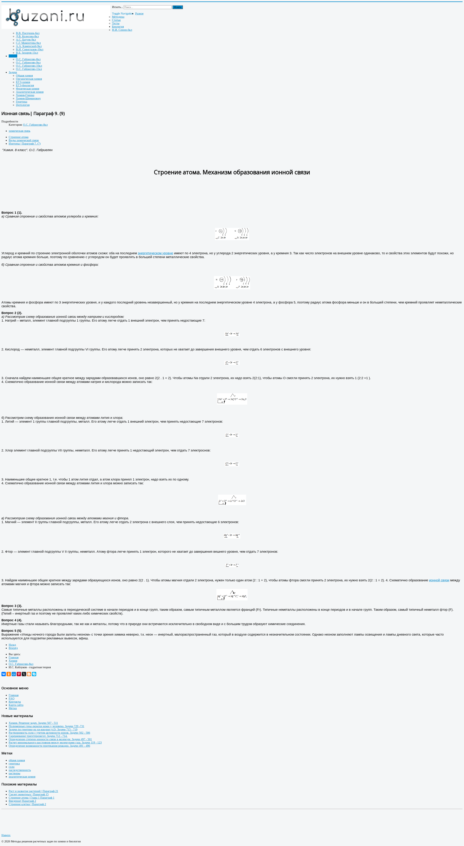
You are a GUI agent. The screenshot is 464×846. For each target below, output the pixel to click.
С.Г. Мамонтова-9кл (28, 42)
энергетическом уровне (155, 253)
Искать (177, 7)
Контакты (15, 701)
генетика (14, 763)
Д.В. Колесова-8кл (27, 36)
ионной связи (439, 580)
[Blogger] (29, 674)
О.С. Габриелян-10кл (29, 65)
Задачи (13, 72)
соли (11, 766)
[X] (24, 674)
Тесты (115, 23)
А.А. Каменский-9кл (29, 46)
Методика (118, 16)
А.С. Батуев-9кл (26, 39)
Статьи (116, 20)
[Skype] (34, 674)
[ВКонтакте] (3, 674)
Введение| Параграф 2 (22, 800)
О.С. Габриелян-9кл (28, 62)
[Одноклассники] (9, 674)
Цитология (23, 104)
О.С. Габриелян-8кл (28, 59)
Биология (118, 26)
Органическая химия (29, 78)
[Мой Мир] (14, 674)
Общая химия (24, 75)
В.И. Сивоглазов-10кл (29, 49)
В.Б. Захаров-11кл (27, 52)
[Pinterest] (19, 674)
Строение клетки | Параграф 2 (27, 804)
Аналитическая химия (30, 91)
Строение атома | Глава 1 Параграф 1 (31, 797)
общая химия (17, 760)
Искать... (117, 7)
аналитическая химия (22, 776)
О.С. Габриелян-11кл (29, 69)
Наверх (6, 835)
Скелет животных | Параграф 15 (29, 794)
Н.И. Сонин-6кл (122, 29)
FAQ (11, 698)
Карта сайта (16, 705)
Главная (13, 695)
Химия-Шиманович (28, 98)
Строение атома (18, 137)
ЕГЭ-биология (25, 85)
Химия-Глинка (25, 95)
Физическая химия (27, 88)
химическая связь (19, 130)
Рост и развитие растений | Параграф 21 (33, 791)
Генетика (21, 101)
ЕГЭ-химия (23, 82)
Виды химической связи (24, 140)
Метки (13, 708)
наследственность (20, 770)
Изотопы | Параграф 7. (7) (25, 143)
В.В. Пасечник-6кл (28, 33)
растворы (14, 773)
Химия (13, 56)
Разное (139, 13)
